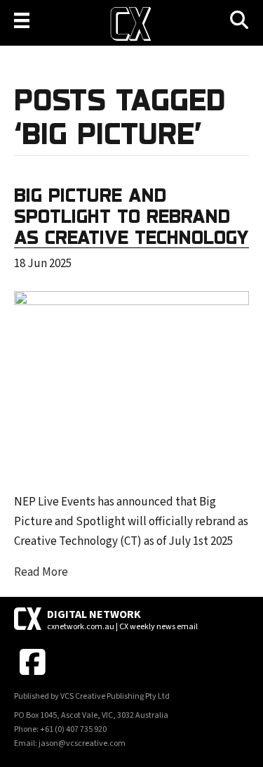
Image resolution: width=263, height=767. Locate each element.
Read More (41, 572)
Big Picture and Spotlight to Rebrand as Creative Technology (131, 215)
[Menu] (21, 20)
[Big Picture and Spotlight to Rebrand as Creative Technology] (131, 382)
